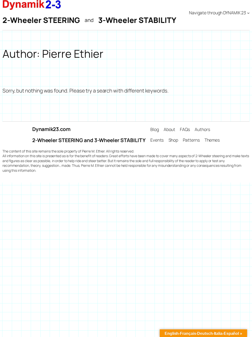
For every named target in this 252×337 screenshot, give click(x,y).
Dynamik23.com (51, 129)
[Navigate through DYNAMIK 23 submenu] (248, 12)
